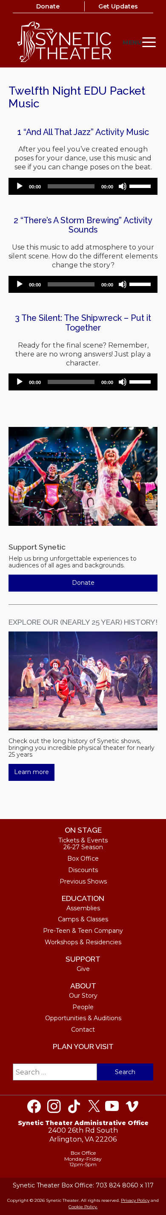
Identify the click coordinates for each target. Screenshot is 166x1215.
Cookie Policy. (83, 1206)
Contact (83, 1029)
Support (83, 958)
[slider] (141, 185)
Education (83, 898)
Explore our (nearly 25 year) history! (83, 621)
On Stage (83, 829)
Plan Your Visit (83, 1046)
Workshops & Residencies (83, 942)
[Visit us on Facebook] (34, 1106)
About (83, 985)
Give (83, 969)
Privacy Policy (135, 1200)
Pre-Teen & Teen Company (83, 930)
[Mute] (122, 186)
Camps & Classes (83, 919)
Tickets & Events (83, 840)
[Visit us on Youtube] (112, 1106)
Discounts (83, 870)
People (83, 1007)
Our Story (83, 995)
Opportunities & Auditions (83, 1018)
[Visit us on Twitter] (94, 1106)
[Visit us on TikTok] (74, 1106)
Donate (48, 6)
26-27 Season (83, 847)
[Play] (19, 186)
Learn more (31, 772)
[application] (83, 186)
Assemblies (83, 908)
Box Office (83, 858)
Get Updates (118, 6)
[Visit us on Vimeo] (132, 1106)
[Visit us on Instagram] (54, 1106)
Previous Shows (83, 881)
